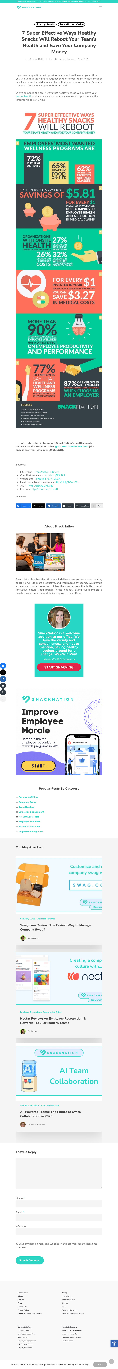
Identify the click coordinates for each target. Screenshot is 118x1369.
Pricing (64, 1293)
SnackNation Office (72, 24)
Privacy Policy (23, 1310)
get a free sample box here (71, 446)
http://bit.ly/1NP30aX (48, 479)
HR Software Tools (25, 1344)
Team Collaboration (49, 1105)
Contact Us (22, 1306)
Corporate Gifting (24, 1327)
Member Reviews (68, 1300)
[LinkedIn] (3, 679)
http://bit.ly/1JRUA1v (47, 472)
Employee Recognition (31, 1012)
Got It (100, 1364)
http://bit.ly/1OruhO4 (67, 482)
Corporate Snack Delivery (71, 1337)
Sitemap (65, 1303)
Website (21, 1226)
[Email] (3, 686)
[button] (114, 1343)
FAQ (63, 1306)
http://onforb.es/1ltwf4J (44, 489)
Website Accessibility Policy (73, 1313)
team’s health (24, 96)
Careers (21, 1300)
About (20, 1296)
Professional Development (72, 1330)
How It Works (67, 1296)
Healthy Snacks (45, 24)
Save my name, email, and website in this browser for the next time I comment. (57, 1245)
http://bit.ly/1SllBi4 (54, 475)
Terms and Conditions (70, 1310)
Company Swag (27, 918)
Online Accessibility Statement (30, 1313)
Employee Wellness (25, 1348)
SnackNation (23, 1293)
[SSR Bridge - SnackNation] (59, 776)
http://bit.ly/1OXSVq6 (41, 485)
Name (20, 1198)
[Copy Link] (3, 692)
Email (20, 1212)
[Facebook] (3, 666)
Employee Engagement (27, 1341)
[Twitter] (3, 672)
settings (85, 1364)
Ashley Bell (36, 59)
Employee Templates (70, 1334)
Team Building (23, 1337)
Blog (20, 1303)
